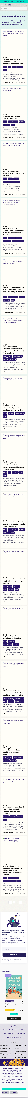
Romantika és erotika (13, 121)
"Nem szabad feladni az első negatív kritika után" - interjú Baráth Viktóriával (14, 524)
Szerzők (3, 1057)
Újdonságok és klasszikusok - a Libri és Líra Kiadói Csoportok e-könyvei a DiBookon (13, 810)
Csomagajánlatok (21, 1045)
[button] (3, 994)
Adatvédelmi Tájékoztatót (13, 959)
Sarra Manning (8, 1007)
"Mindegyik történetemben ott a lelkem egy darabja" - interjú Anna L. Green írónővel (13, 751)
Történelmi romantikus (8, 698)
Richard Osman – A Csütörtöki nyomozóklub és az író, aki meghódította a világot (13, 231)
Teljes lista (14, 1018)
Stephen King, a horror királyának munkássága (12, 637)
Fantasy (14, 66)
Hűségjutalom (21, 1033)
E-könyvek (4, 1045)
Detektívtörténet (6, 241)
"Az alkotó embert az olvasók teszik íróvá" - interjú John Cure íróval (14, 581)
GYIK (4, 1033)
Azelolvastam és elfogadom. (12, 959)
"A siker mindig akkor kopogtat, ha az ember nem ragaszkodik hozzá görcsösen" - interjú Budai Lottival (13, 870)
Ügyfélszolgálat (14, 1030)
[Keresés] (23, 5)
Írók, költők (20, 66)
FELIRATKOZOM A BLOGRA (14, 954)
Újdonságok (6, 971)
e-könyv (5, 66)
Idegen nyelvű (5, 1054)
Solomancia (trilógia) (7, 181)
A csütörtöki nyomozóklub (17, 241)
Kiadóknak (11, 1033)
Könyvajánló (12, 816)
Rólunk (5, 1030)
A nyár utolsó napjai (11, 1004)
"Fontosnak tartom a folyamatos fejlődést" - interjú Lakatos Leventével (13, 408)
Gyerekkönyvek (20, 1057)
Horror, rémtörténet (7, 586)
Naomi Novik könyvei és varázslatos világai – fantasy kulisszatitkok (13, 173)
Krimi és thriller (12, 237)
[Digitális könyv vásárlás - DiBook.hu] (8, 5)
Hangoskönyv (20, 816)
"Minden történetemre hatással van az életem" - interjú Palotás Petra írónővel (14, 693)
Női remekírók (6, 124)
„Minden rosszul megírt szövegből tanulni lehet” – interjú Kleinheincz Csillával (13, 62)
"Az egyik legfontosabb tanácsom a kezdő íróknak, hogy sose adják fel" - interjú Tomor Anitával (14, 350)
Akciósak (18, 1048)
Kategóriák (4, 1051)
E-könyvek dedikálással (14, 1037)
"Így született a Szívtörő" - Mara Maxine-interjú (12, 117)
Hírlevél (23, 1030)
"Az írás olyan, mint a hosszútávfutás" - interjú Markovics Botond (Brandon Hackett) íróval (13, 466)
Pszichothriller (17, 586)
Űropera (21, 472)
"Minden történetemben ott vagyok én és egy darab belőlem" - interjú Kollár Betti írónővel (14, 291)
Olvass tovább (8, 82)
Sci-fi (10, 66)
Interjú (4, 70)
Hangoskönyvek (6, 1048)
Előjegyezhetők (20, 1051)
